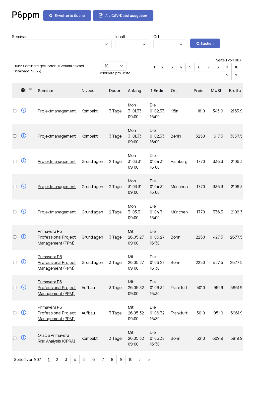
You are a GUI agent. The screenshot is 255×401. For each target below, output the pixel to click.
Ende (157, 90)
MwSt (217, 90)
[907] (236, 75)
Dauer (115, 90)
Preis (199, 90)
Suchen (207, 43)
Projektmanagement (57, 111)
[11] (227, 75)
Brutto (236, 90)
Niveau (89, 90)
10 (236, 67)
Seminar (46, 90)
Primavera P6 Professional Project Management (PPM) (57, 237)
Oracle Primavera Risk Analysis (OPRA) (56, 338)
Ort (175, 90)
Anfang (135, 90)
